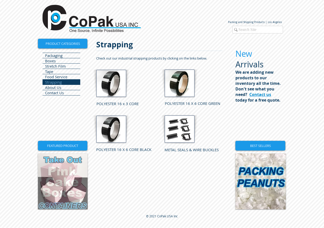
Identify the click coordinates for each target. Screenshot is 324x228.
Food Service (56, 76)
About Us (53, 87)
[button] (62, 145)
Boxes (50, 60)
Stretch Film (55, 66)
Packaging (54, 55)
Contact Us (54, 92)
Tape (49, 71)
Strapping (53, 82)
